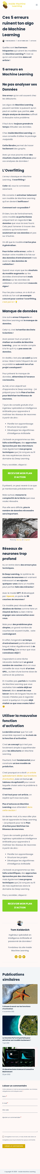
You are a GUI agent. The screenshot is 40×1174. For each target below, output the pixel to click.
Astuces (33, 41)
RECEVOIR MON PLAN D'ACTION (20, 475)
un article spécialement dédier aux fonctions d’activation (19, 775)
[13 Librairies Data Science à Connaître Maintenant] (20, 1057)
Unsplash (27, 540)
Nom (4, 1096)
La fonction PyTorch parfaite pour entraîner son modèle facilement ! (16, 1039)
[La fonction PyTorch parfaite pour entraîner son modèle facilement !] (20, 1025)
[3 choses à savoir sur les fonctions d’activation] (20, 994)
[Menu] (37, 5)
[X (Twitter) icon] (20, 956)
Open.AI (10, 596)
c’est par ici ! (8, 302)
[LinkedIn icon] (16, 956)
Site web (5, 1110)
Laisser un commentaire (14, 1146)
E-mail (5, 1103)
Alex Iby (18, 540)
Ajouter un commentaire (11, 1117)
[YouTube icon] (23, 956)
